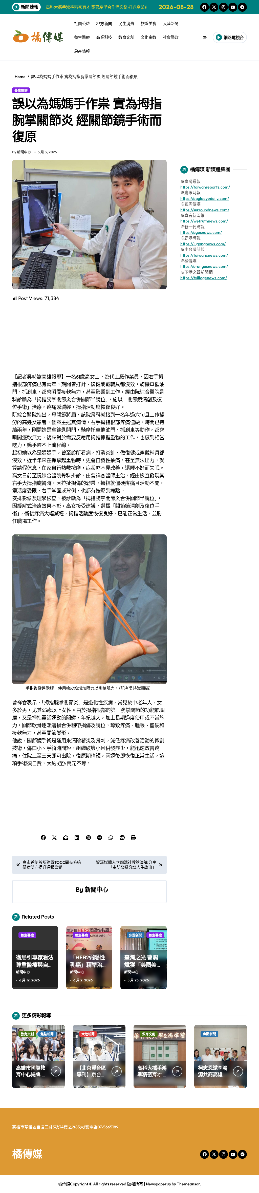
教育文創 (126, 37)
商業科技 (104, 37)
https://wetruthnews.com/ (204, 220)
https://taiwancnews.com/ (204, 255)
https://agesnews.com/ (201, 232)
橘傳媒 (27, 1153)
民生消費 (126, 23)
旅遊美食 (148, 23)
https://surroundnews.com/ (204, 209)
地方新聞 (104, 23)
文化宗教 (148, 37)
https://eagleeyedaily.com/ (204, 198)
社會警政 (171, 37)
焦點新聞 (135, 935)
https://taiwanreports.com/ (205, 187)
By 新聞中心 (21, 152)
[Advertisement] (90, 337)
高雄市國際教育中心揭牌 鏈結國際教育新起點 (31, 1078)
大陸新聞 (171, 23)
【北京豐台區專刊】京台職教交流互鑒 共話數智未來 (92, 1078)
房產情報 (82, 51)
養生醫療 (82, 37)
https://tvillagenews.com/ (203, 277)
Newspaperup (158, 1183)
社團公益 (82, 23)
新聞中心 (96, 889)
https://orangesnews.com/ (204, 266)
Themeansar (188, 1183)
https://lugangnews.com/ (203, 243)
